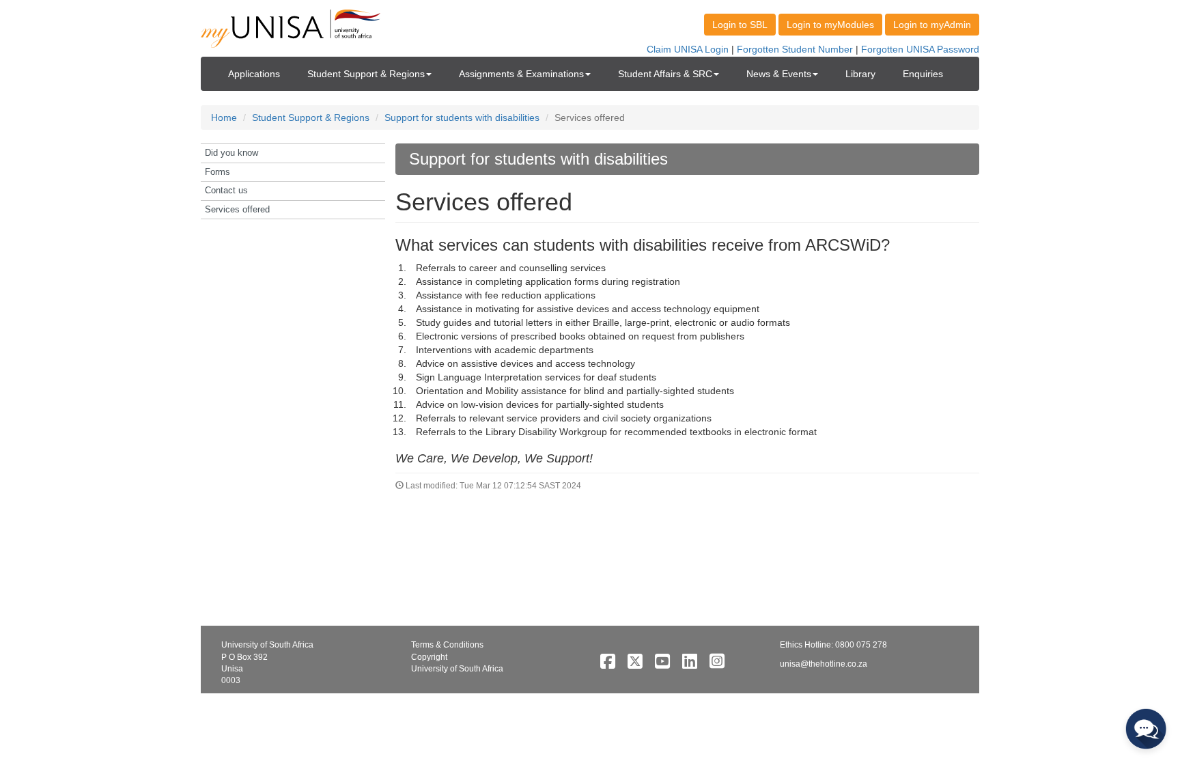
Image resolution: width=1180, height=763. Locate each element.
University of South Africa (457, 669)
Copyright (429, 657)
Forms (217, 172)
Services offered (237, 209)
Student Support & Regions (310, 117)
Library (860, 73)
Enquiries (923, 73)
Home (224, 117)
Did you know (231, 153)
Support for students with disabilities (461, 117)
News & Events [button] (778, 73)
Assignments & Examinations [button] (521, 73)
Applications (254, 73)
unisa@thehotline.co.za (823, 664)
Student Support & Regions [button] (366, 73)
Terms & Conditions (447, 645)
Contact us (226, 190)
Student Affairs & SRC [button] (665, 73)
